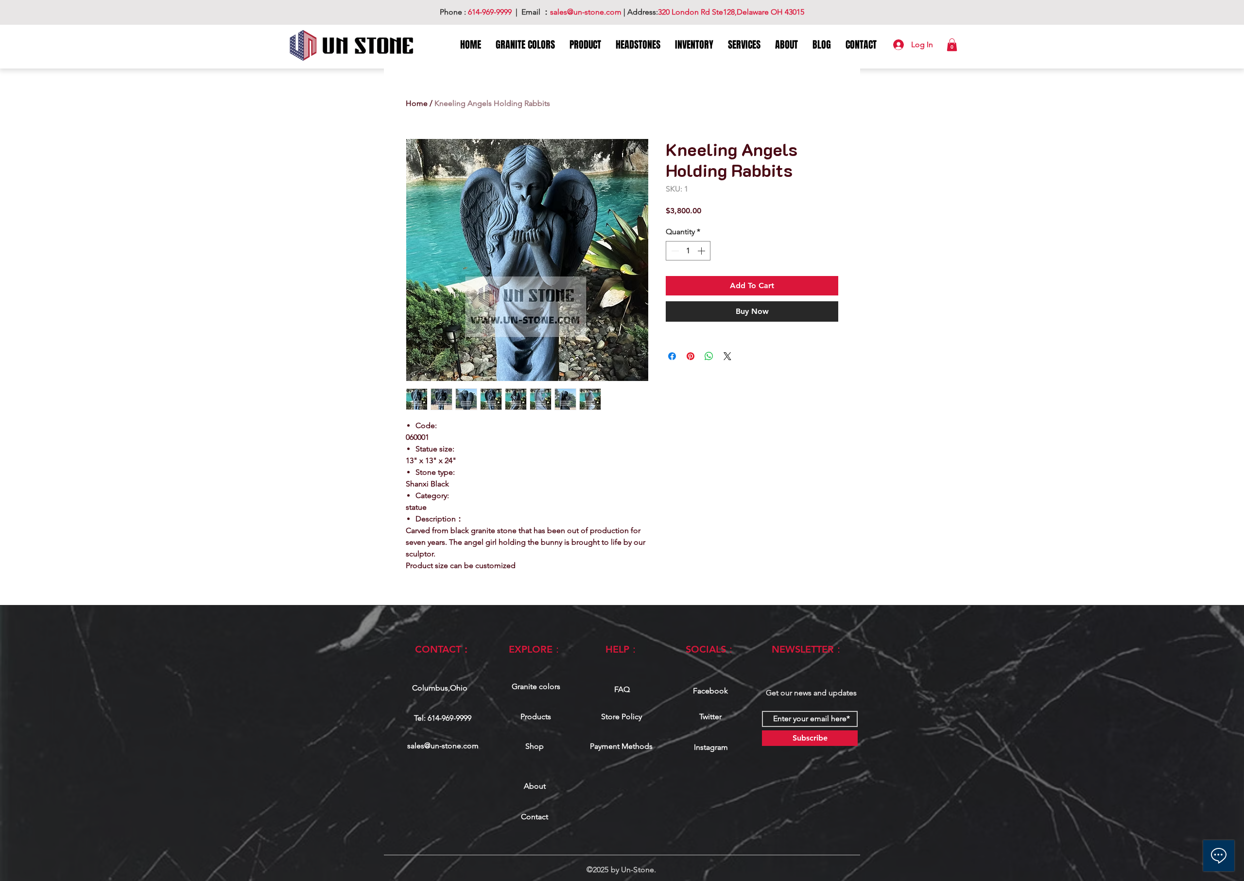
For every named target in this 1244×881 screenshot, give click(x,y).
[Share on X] (727, 356)
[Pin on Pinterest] (690, 356)
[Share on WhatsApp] (709, 356)
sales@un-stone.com (443, 745)
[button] (952, 44)
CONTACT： (443, 649)
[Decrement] (674, 251)
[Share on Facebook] (672, 356)
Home (417, 103)
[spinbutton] (688, 251)
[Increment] (702, 251)
